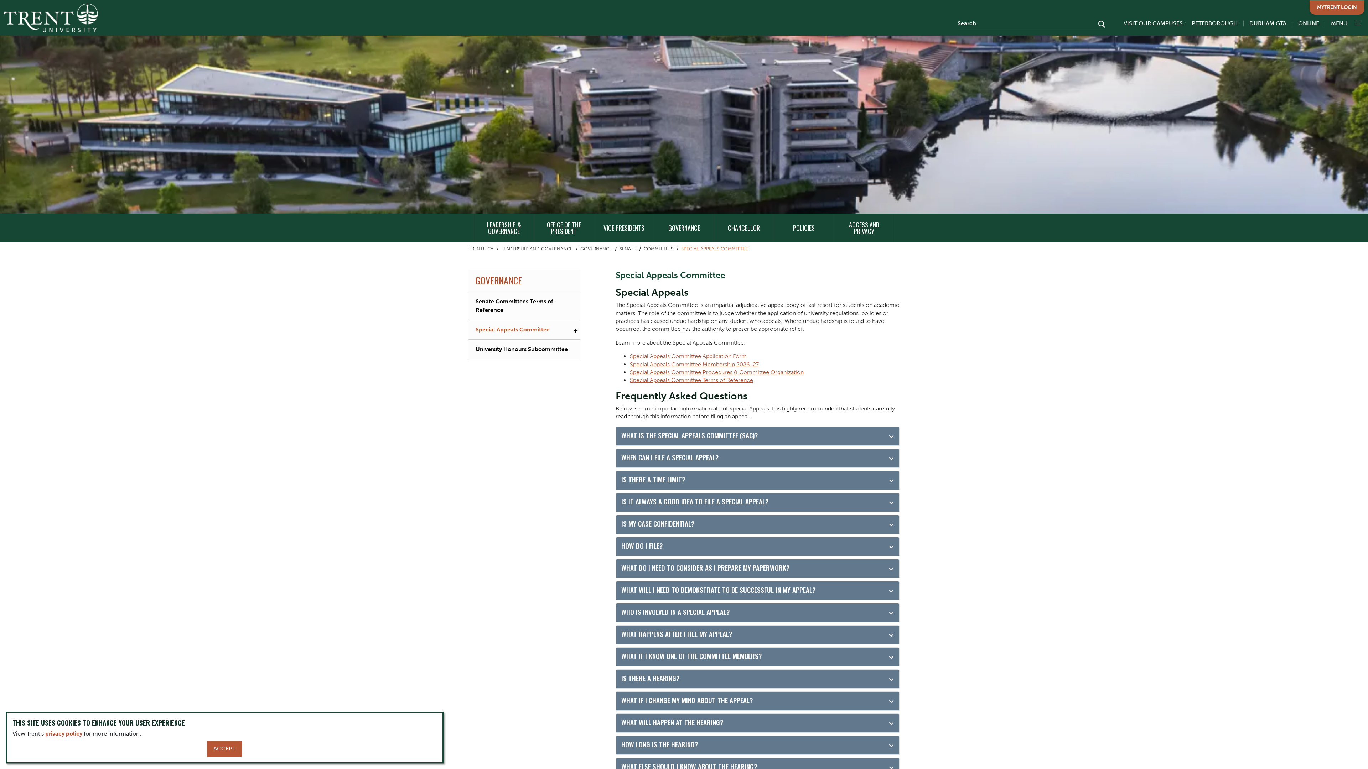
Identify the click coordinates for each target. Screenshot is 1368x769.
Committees (658, 248)
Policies (804, 227)
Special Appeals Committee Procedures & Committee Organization (717, 372)
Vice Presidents (623, 227)
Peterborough (1215, 23)
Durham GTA (1267, 23)
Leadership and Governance (536, 248)
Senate (628, 248)
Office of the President (564, 228)
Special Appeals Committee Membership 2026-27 (694, 364)
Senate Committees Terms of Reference (514, 305)
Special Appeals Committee (714, 248)
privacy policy (63, 733)
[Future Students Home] (51, 18)
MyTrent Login (1337, 7)
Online (1308, 23)
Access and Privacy (864, 228)
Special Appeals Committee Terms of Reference (691, 380)
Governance (684, 227)
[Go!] (1099, 25)
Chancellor (744, 227)
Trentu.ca (480, 248)
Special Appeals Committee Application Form (688, 356)
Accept (224, 748)
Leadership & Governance (504, 228)
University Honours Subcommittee (522, 349)
